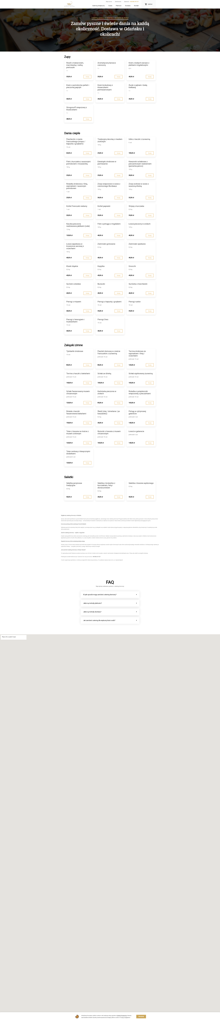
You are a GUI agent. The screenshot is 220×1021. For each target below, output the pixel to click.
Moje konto (109, 1)
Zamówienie (118, 1)
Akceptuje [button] (141, 1016)
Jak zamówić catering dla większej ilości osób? (99, 620)
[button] (110, 594)
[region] (110, 30)
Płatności (118, 5)
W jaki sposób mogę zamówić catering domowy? (100, 594)
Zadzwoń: (131, 1)
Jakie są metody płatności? (92, 603)
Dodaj (87, 77)
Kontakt (136, 5)
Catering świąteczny (98, 5)
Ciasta (110, 5)
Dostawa (127, 5)
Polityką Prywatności (122, 1015)
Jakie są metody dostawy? (92, 612)
